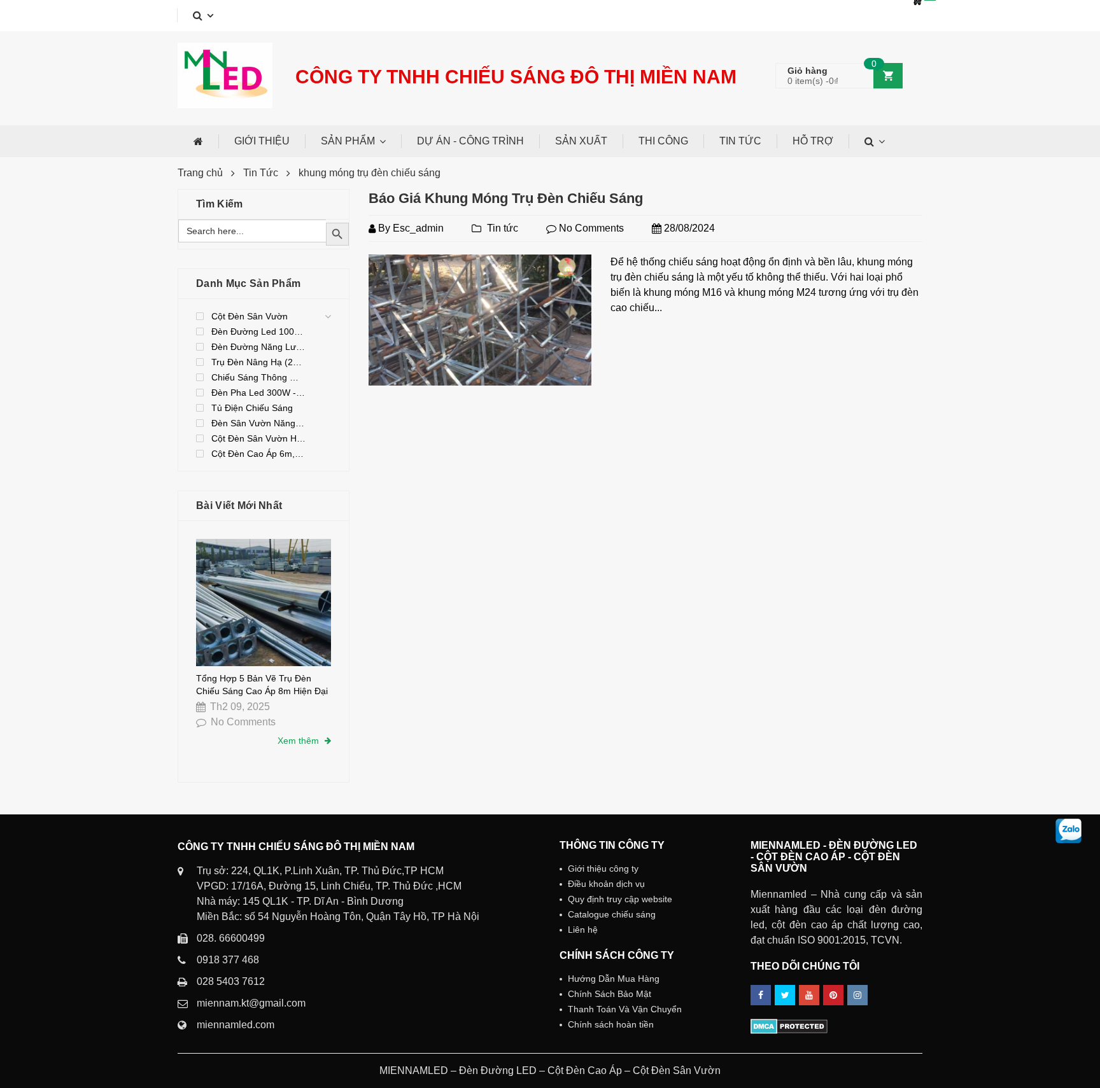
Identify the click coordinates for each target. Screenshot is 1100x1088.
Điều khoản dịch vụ (606, 884)
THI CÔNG (663, 141)
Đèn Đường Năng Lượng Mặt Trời (258, 347)
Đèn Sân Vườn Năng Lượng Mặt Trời (258, 423)
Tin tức (502, 228)
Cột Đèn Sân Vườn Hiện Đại (258, 438)
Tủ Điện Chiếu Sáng (252, 408)
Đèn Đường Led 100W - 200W (258, 331)
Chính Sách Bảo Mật (609, 994)
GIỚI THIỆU (262, 141)
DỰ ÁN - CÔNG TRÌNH (470, 141)
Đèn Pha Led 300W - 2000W (258, 392)
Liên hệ (583, 929)
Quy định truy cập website (620, 899)
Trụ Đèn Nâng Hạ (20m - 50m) (258, 362)
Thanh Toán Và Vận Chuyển (625, 1009)
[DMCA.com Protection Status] (789, 1025)
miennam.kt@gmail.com (251, 1003)
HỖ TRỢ (813, 141)
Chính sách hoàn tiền (611, 1024)
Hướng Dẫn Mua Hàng (613, 978)
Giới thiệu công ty (603, 868)
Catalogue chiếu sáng (612, 914)
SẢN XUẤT (581, 141)
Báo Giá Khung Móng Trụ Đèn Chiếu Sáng (506, 198)
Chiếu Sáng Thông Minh (258, 377)
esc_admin (418, 228)
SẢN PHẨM (348, 141)
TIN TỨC (740, 141)
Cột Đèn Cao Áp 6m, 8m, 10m (258, 454)
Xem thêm (299, 741)
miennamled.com (235, 1024)
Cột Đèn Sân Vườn (249, 316)
